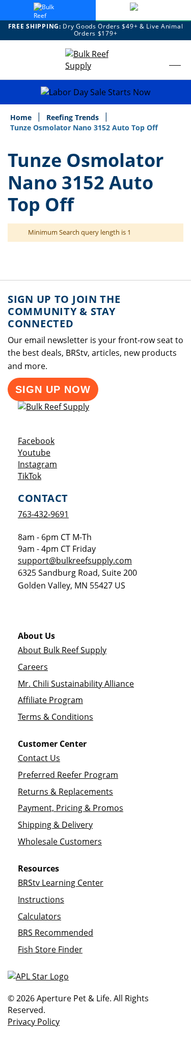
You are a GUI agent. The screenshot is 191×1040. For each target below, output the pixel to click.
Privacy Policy (34, 1021)
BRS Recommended (55, 932)
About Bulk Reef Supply (62, 650)
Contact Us (39, 758)
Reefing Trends (73, 117)
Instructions (41, 899)
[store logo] (95, 60)
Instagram (37, 464)
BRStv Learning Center (60, 882)
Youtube (34, 452)
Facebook (36, 440)
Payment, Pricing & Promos (70, 807)
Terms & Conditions (55, 716)
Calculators (39, 916)
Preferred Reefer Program (68, 774)
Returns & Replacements (65, 791)
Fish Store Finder (50, 949)
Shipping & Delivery (55, 824)
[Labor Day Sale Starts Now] (95, 92)
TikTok (29, 476)
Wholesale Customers (60, 841)
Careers (33, 666)
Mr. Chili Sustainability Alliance (76, 683)
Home (22, 117)
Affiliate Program (50, 700)
